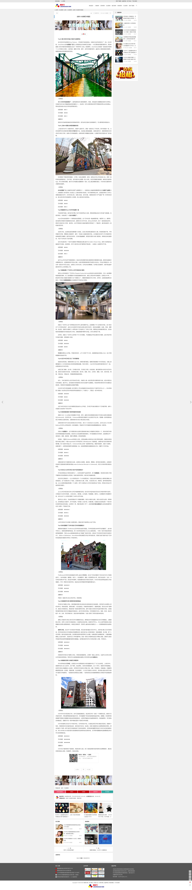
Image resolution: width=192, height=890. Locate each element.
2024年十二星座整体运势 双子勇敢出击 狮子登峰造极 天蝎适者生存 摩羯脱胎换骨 (61, 816)
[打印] (91, 13)
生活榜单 (108, 5)
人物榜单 (97, 5)
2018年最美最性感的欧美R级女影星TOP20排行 (68, 872)
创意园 (69, 44)
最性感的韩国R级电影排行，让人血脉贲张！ (67, 876)
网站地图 (111, 882)
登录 (64, 1)
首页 (57, 10)
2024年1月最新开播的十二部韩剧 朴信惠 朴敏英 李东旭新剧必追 (129, 59)
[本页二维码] (190, 885)
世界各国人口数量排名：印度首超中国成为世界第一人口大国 (129, 18)
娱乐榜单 (114, 5)
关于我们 (91, 882)
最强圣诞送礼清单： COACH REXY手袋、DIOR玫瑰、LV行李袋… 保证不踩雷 (105, 816)
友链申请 (124, 1)
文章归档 (101, 882)
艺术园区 (107, 791)
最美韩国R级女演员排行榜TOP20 (65, 868)
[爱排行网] (96, 886)
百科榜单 (102, 5)
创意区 (68, 102)
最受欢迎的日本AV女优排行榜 (64, 870)
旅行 (65, 10)
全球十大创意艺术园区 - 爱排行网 (73, 798)
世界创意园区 (60, 791)
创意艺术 (95, 791)
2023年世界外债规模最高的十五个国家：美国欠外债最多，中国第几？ (129, 31)
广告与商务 (134, 1)
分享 (89, 769)
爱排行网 (89, 796)
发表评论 (96, 13)
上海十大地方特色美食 (75, 814)
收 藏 (84, 34)
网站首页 (91, 5)
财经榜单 (120, 5)
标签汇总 (96, 882)
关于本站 (129, 1)
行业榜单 (125, 5)
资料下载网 (118, 1)
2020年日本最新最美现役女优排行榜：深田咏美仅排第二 (70, 874)
